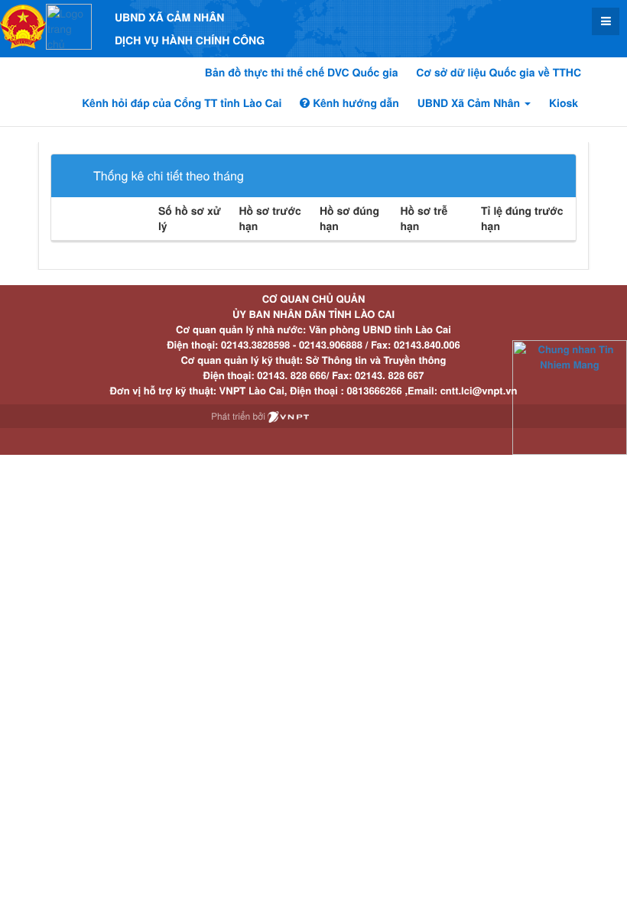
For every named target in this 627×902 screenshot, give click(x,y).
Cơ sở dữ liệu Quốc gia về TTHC (498, 72)
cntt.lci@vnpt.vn (479, 390)
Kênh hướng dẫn (354, 103)
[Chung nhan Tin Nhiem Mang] (569, 396)
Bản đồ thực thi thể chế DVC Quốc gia (301, 72)
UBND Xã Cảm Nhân (470, 103)
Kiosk (563, 103)
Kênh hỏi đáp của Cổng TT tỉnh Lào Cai (181, 103)
